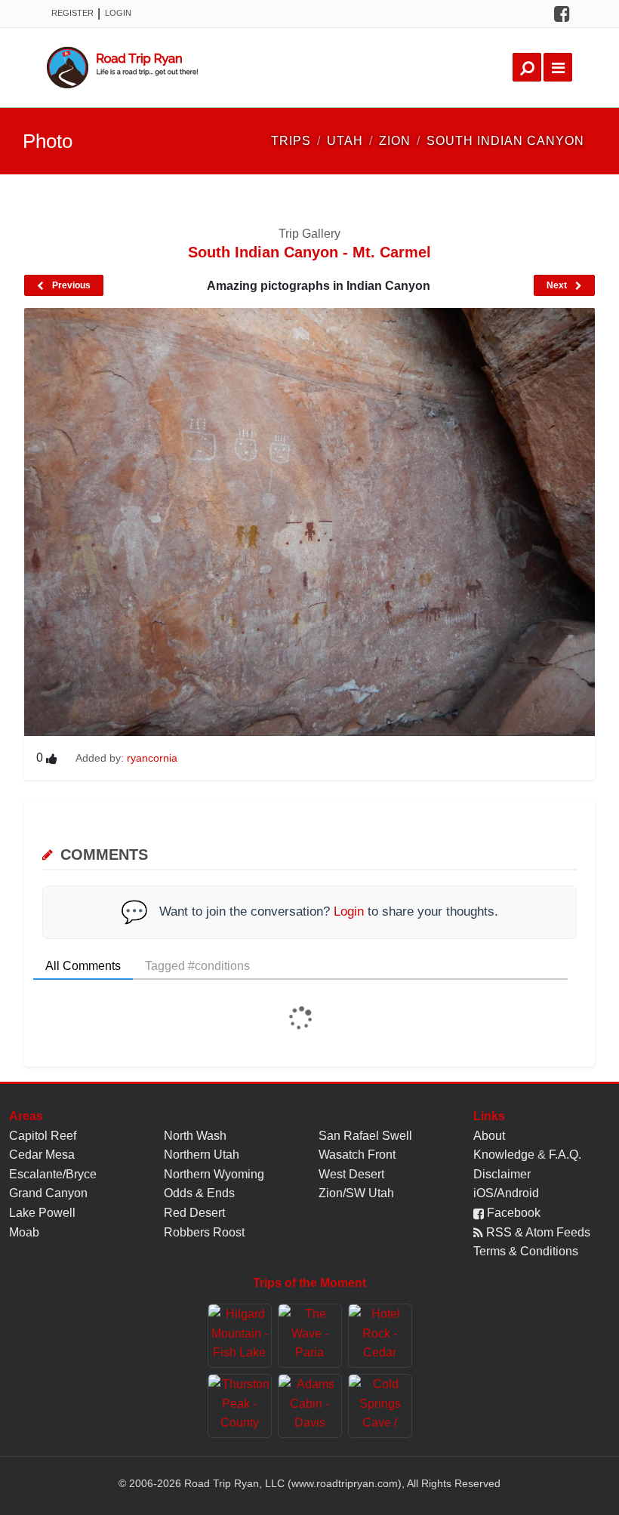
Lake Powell (42, 1212)
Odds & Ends (199, 1193)
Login (118, 12)
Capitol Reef (42, 1135)
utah (345, 140)
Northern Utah (201, 1154)
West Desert (351, 1174)
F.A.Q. (565, 1154)
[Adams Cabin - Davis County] (310, 1406)
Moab (24, 1232)
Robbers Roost (204, 1232)
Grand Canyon (48, 1193)
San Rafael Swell (365, 1135)
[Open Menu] (558, 67)
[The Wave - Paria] (310, 1336)
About (489, 1135)
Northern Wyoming (214, 1174)
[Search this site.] (527, 67)
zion (395, 140)
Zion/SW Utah (356, 1193)
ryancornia (152, 758)
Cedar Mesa (42, 1154)
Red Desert (194, 1212)
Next (558, 285)
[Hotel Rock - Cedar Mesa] (380, 1336)
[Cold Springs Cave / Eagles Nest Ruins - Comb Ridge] (380, 1406)
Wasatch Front (357, 1154)
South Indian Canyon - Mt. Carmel (309, 252)
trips (291, 140)
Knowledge (503, 1154)
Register (72, 12)
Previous (70, 285)
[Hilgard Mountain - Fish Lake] (240, 1336)
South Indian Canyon (505, 140)
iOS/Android (506, 1193)
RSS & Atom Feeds (536, 1232)
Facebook (512, 1212)
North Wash (195, 1135)
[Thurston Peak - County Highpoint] (240, 1406)
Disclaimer (502, 1174)
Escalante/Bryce (53, 1174)
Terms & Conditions (525, 1251)
